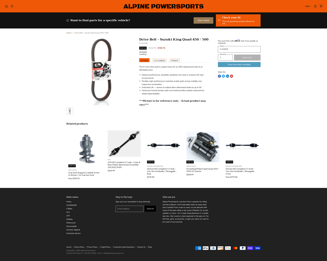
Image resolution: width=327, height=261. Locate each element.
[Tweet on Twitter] (223, 76)
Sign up (150, 208)
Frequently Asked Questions (123, 247)
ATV (68, 212)
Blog (150, 247)
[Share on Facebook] (219, 76)
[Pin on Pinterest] (231, 76)
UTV (68, 215)
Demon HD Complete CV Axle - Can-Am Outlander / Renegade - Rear (162, 171)
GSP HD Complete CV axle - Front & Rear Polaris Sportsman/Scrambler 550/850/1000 (124, 165)
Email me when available (239, 64)
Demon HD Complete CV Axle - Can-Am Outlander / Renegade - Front (240, 171)
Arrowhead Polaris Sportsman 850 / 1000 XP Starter (202, 170)
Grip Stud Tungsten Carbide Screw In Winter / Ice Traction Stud (84, 174)
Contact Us (141, 247)
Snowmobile (71, 226)
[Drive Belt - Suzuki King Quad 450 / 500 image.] (100, 71)
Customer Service (73, 233)
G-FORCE (144, 61)
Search (69, 247)
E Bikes (69, 208)
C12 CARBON (159, 61)
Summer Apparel (73, 230)
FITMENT (174, 61)
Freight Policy (105, 247)
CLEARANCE (71, 205)
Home (69, 33)
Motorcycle (70, 223)
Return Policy (79, 247)
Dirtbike (69, 219)
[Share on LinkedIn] (227, 76)
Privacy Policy (92, 247)
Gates (145, 43)
